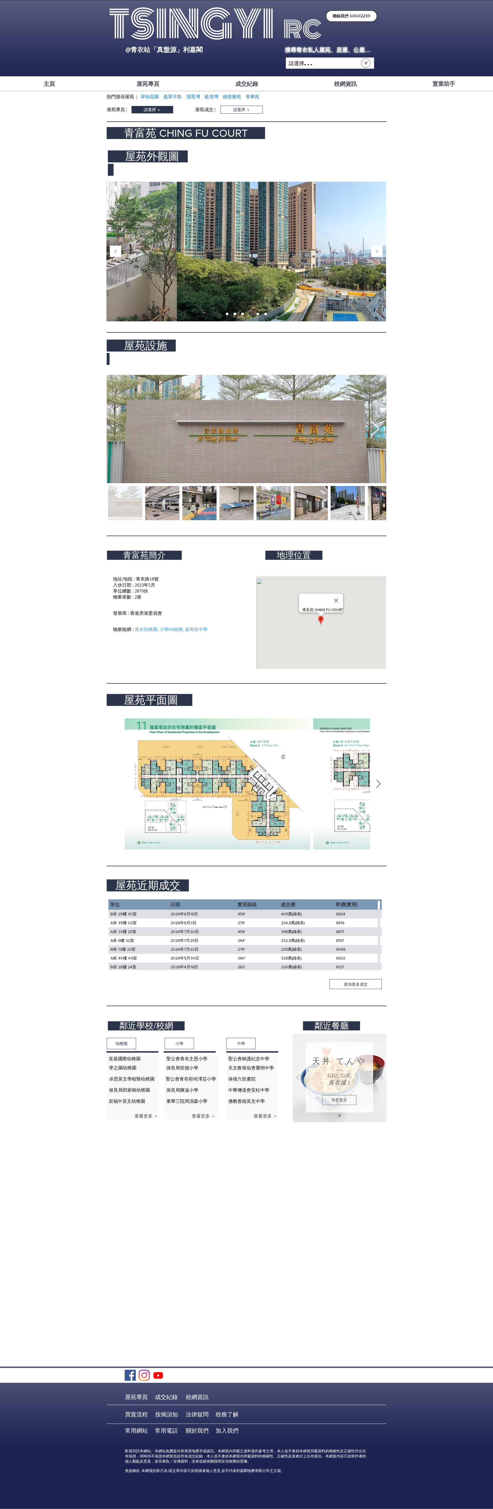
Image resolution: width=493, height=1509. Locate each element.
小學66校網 (171, 629)
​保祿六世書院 (242, 1079)
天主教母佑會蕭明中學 (251, 1067)
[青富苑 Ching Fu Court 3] (242, 314)
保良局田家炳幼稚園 (129, 1090)
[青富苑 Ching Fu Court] (227, 314)
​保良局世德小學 (182, 1067)
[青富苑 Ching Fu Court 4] (250, 314)
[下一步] (377, 252)
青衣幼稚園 (146, 629)
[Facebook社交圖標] (130, 1375)
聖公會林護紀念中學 (248, 1058)
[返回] (115, 252)
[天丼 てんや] (339, 1115)
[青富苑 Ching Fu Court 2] (235, 314)
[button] (330, 63)
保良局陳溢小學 (182, 1090)
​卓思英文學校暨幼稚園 (132, 1079)
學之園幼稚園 (122, 1067)
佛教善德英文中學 (246, 1101)
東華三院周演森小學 (186, 1101)
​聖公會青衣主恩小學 (186, 1058)
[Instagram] (144, 1375)
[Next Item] (374, 429)
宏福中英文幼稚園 (127, 1101)
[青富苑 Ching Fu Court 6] (265, 314)
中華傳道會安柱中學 (248, 1090)
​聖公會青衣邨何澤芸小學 (191, 1079)
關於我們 (197, 1431)
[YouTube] (158, 1375)
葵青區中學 (196, 629)
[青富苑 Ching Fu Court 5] (258, 314)
